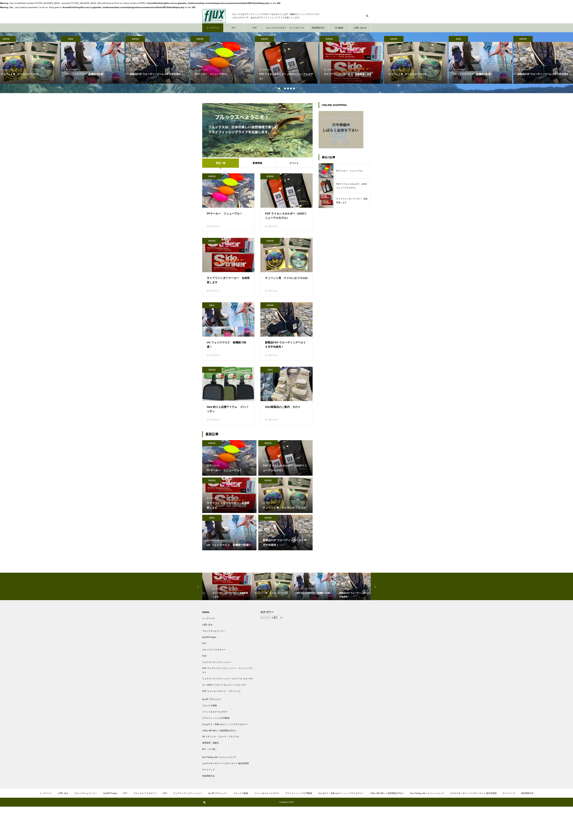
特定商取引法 (318, 28)
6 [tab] (294, 88)
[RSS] (204, 802)
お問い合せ (207, 624)
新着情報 (70, 39)
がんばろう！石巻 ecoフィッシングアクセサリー (225, 724)
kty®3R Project (209, 637)
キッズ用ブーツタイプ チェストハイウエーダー (224, 685)
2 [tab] (282, 88)
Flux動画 (339, 28)
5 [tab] (291, 88)
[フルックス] (214, 16)
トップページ (213, 28)
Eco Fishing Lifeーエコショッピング (219, 757)
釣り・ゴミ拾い (209, 749)
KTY (234, 28)
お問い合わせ (360, 28)
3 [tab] (285, 88)
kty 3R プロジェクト (211, 699)
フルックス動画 (209, 705)
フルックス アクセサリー (214, 649)
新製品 (393, 39)
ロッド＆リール (297, 28)
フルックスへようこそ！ (213, 631)
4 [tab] (288, 88)
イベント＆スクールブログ (214, 712)
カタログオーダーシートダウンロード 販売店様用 (225, 763)
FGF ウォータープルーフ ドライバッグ (221, 691)
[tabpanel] (286, 60)
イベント (294, 163)
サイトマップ (208, 769)
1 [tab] (279, 88)
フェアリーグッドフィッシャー (216, 662)
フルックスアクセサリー (275, 29)
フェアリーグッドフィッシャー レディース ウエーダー (228, 678)
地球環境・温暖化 (210, 743)
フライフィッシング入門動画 (215, 718)
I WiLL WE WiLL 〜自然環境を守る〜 (219, 730)
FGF (255, 28)
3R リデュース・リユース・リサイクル (220, 736)
